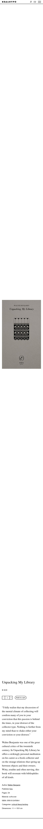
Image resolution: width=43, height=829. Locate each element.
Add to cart (20, 697)
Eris (11, 789)
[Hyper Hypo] (9, 2)
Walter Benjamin (14, 785)
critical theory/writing (20, 804)
